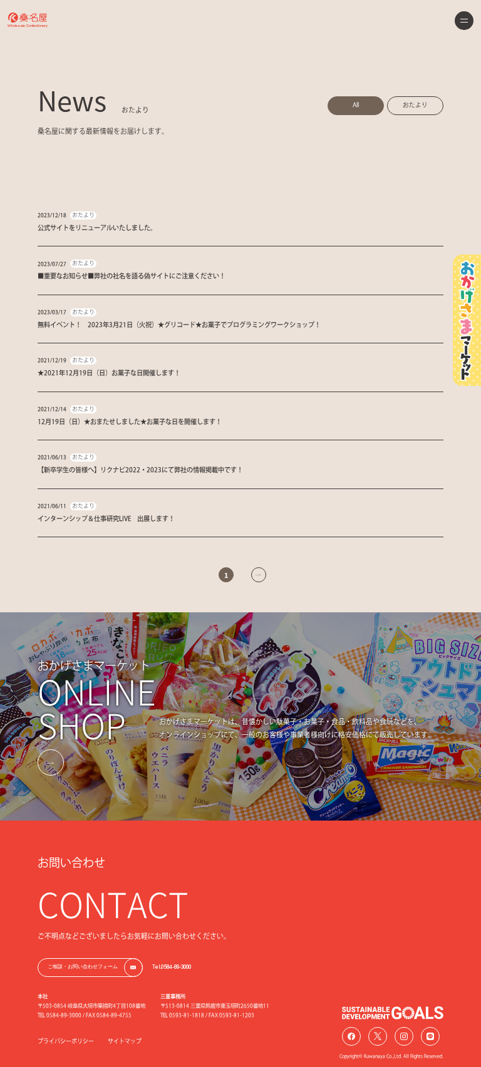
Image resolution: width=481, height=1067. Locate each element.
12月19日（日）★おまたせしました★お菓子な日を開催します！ (130, 421)
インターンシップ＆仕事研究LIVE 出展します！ (106, 518)
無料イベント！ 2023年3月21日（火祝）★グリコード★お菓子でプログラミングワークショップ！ (179, 324)
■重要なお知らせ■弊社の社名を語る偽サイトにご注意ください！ (131, 276)
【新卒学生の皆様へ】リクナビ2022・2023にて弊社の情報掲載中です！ (140, 470)
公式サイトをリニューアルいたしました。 (97, 228)
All (356, 105)
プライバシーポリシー (66, 1041)
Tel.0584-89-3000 (171, 967)
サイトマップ (125, 1041)
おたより (415, 105)
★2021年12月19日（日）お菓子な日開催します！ (109, 373)
